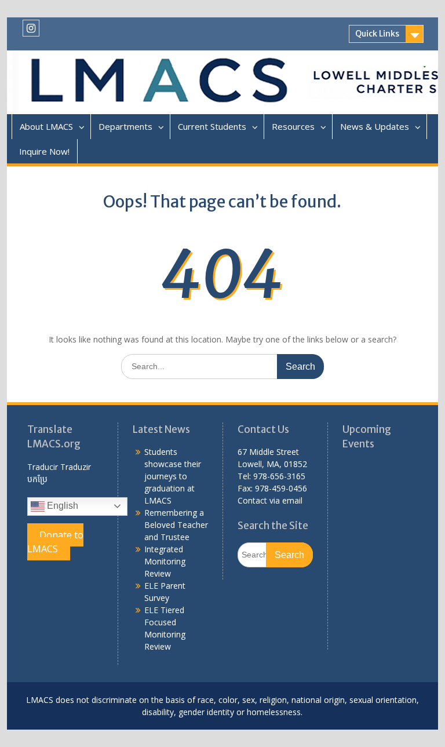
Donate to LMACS (55, 542)
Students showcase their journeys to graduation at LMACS (172, 476)
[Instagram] (31, 28)
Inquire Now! (44, 151)
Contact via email (270, 500)
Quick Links (377, 33)
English (61, 506)
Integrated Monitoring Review (164, 561)
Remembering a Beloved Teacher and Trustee (176, 524)
